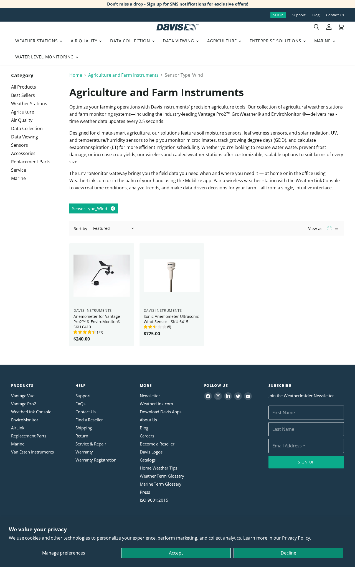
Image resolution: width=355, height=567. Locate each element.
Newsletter (150, 395)
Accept (176, 553)
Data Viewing (179, 40)
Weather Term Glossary (162, 476)
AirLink (17, 428)
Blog (316, 15)
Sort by (80, 228)
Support (299, 15)
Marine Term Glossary (160, 484)
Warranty (84, 452)
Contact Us (335, 15)
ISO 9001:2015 (154, 500)
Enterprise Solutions (276, 40)
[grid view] (329, 228)
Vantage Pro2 (23, 403)
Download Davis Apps (160, 411)
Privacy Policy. (296, 538)
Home (75, 75)
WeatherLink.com (156, 403)
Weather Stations (37, 40)
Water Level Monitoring (45, 57)
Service (18, 170)
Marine (323, 40)
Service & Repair (90, 444)
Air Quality (85, 40)
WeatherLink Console (31, 411)
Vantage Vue (22, 395)
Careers (147, 436)
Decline (288, 553)
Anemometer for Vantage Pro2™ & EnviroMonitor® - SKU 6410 (98, 321)
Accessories (23, 153)
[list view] (336, 228)
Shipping (83, 428)
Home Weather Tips (158, 468)
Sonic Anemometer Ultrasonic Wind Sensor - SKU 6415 (171, 319)
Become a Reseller (157, 444)
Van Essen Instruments (32, 452)
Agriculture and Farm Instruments (123, 75)
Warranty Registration (95, 460)
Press (145, 492)
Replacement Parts (30, 162)
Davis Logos (151, 452)
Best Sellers (23, 95)
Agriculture (222, 40)
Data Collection (130, 40)
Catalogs (148, 460)
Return (81, 436)
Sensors (19, 145)
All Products (23, 87)
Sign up (306, 462)
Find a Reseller (89, 419)
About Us (148, 419)
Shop (278, 14)
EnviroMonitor (24, 419)
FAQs (80, 403)
